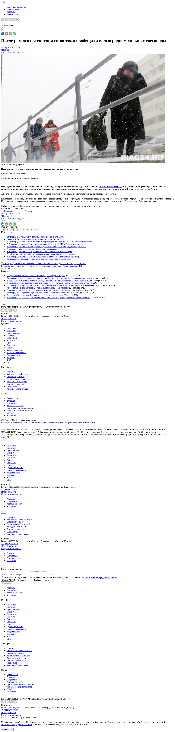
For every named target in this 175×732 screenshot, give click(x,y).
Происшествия (13, 333)
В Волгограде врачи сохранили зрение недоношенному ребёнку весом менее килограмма (48, 297)
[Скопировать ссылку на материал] (2, 28)
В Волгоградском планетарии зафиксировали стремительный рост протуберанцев (45, 283)
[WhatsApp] (14, 33)
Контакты (11, 415)
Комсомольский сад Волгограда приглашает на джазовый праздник (38, 288)
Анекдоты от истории (17, 381)
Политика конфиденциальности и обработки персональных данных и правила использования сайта (48, 422)
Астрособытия (13, 355)
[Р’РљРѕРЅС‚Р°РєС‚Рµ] (2, 33)
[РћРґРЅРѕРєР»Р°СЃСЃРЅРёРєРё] (6, 33)
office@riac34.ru (8, 318)
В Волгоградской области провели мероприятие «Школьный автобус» (39, 251)
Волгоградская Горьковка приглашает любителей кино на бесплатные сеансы (43, 293)
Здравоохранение (15, 350)
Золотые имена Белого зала (19, 374)
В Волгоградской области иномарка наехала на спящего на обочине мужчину (43, 256)
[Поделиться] (2, 31)
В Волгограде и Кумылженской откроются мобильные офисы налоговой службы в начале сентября (53, 285)
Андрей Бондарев (16, 52)
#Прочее (5, 50)
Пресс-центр (12, 14)
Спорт (9, 347)
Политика (11, 328)
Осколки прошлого (15, 376)
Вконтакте (9, 211)
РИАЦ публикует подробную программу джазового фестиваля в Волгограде (42, 254)
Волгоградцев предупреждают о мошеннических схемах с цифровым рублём (43, 290)
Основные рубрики (16, 7)
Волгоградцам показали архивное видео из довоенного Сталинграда (39, 259)
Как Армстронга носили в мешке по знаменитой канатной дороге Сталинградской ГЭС (42, 266)
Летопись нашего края (17, 384)
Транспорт (11, 330)
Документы (12, 403)
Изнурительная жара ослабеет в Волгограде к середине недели (36, 275)
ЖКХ (9, 360)
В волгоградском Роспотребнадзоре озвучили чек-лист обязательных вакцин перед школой (49, 280)
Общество (11, 345)
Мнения (10, 335)
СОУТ (9, 413)
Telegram (28, 211)
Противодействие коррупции (20, 408)
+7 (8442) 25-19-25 (9, 489)
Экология (11, 357)
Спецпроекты (13, 9)
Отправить (6, 583)
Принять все (7, 729)
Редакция (11, 12)
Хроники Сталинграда (17, 389)
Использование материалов (19, 410)
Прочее (10, 343)
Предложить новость (11, 321)
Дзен (19, 211)
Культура (11, 340)
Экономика (12, 338)
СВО (9, 362)
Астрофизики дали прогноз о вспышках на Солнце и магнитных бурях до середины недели (49, 278)
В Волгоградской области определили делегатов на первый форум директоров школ (46, 246)
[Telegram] (10, 33)
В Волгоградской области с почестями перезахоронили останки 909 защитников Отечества (49, 242)
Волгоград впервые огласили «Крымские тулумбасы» (32, 249)
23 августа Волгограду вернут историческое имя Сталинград (35, 239)
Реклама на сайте (15, 405)
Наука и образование (16, 352)
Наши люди (12, 386)
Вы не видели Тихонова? (18, 379)
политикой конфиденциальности (16, 724)
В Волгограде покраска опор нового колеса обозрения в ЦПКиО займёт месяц (43, 244)
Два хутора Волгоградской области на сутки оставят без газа (35, 295)
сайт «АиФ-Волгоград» (110, 186)
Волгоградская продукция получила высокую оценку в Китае (36, 237)
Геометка (11, 371)
